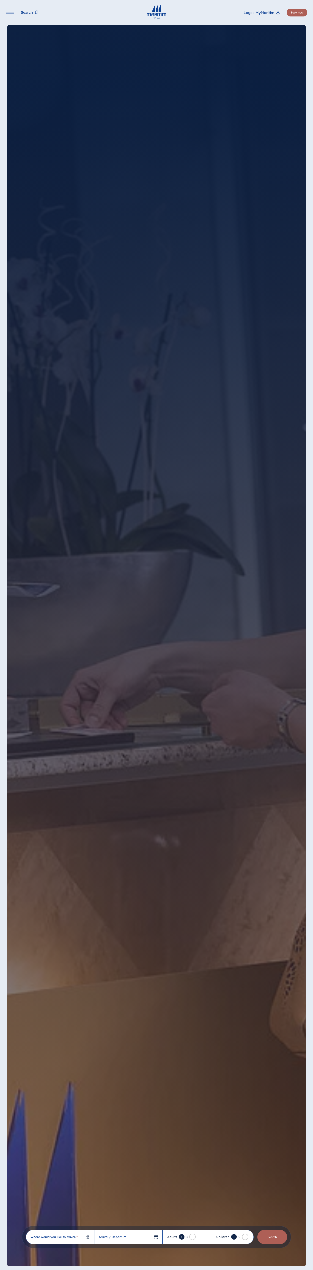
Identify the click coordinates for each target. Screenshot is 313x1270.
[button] (267, 1260)
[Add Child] (234, 1237)
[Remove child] (245, 1237)
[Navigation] (10, 12)
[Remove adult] (192, 1237)
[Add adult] (181, 1237)
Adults (172, 1237)
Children (222, 1237)
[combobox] (60, 1237)
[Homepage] (156, 11)
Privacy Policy (184, 1263)
